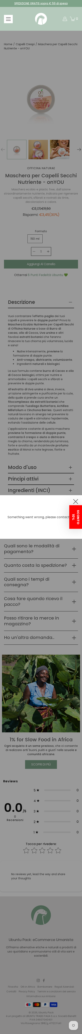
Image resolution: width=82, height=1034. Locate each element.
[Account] (65, 19)
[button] (75, 517)
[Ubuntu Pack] (41, 19)
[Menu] (8, 19)
